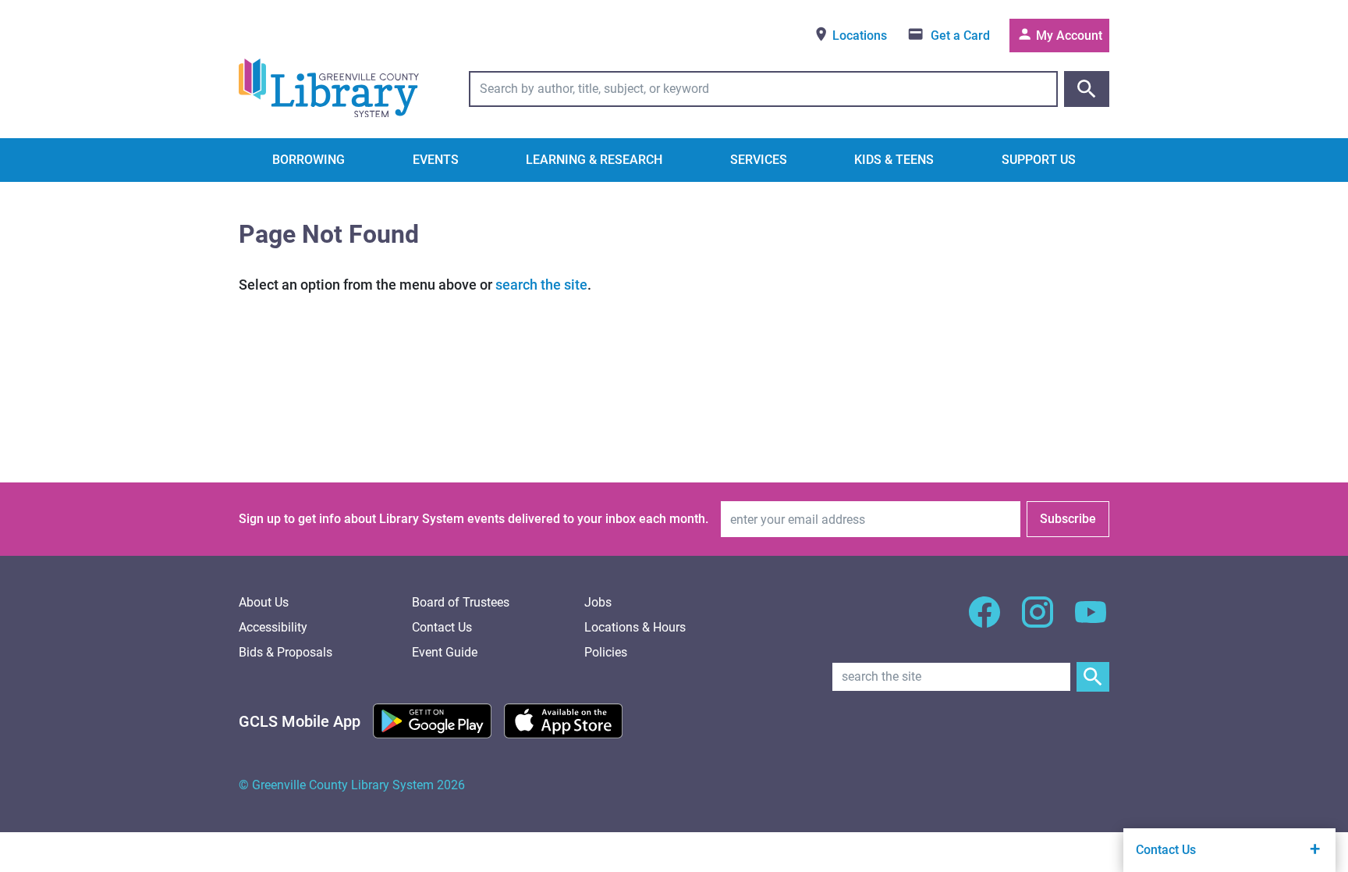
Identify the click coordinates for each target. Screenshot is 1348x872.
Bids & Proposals (285, 652)
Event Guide (444, 652)
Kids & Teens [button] (894, 159)
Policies (605, 652)
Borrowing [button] (308, 159)
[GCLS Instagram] (1037, 621)
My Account (1067, 35)
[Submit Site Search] (1093, 677)
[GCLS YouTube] (1090, 621)
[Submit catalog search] (1086, 89)
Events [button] (436, 159)
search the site (541, 284)
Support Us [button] (1039, 159)
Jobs (598, 602)
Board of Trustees (460, 602)
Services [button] (758, 159)
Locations (858, 35)
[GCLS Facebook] (984, 621)
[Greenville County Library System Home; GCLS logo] (329, 89)
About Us (264, 602)
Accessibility (273, 627)
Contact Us (442, 627)
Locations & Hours (635, 627)
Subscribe (1068, 518)
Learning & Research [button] (594, 159)
